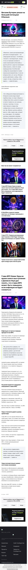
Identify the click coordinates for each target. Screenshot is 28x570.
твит (12, 134)
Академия (16, 546)
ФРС (8, 494)
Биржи (3, 552)
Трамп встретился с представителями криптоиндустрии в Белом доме (13, 260)
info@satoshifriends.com (7, 562)
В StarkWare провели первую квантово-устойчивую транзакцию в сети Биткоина (12, 214)
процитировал (12, 45)
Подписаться (17, 159)
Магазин (15, 554)
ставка (3, 494)
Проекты (4, 549)
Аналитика (4, 543)
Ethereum (8, 134)
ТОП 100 (3, 555)
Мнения (3, 546)
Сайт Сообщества (18, 543)
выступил (16, 321)
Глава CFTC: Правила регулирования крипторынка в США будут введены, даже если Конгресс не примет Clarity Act (12, 237)
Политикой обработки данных (12, 568)
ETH (3, 134)
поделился (4, 41)
